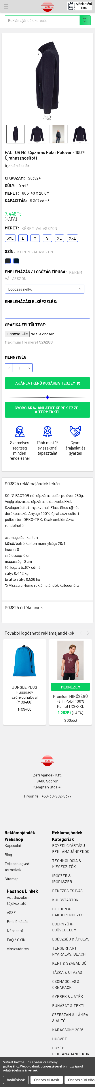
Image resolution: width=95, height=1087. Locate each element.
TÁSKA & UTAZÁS (67, 972)
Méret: (31, 228)
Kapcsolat (13, 845)
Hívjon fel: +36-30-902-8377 (47, 796)
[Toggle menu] (6, 6)
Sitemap (12, 878)
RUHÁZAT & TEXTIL (69, 1005)
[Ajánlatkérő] (81, 6)
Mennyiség (15, 357)
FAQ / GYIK (16, 939)
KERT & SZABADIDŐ (69, 963)
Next (87, 633)
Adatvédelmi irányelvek (20, 1070)
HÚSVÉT (59, 1038)
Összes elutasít (46, 1079)
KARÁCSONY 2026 (67, 1029)
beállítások (16, 1079)
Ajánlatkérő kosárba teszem (45, 383)
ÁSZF (11, 912)
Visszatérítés (18, 948)
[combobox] (48, 20)
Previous (82, 633)
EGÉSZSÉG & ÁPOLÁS (70, 938)
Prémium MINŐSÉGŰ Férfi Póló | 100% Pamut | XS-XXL (70, 701)
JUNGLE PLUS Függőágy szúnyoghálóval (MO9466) (24, 695)
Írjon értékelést (18, 165)
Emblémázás (17, 921)
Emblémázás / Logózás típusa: (43, 275)
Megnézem (70, 686)
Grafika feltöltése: (25, 324)
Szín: (29, 251)
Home (28, 585)
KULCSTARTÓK (65, 899)
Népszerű (15, 930)
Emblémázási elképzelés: (31, 301)
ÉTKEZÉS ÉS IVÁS (67, 890)
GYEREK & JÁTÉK (67, 996)
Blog (8, 854)
